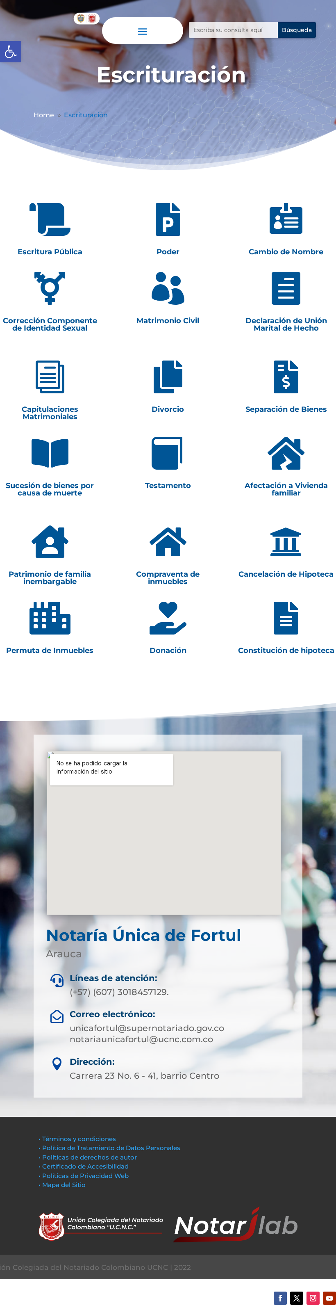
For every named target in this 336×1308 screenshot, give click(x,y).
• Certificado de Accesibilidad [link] (84, 1166)
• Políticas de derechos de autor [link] (88, 1157)
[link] (10, 51)
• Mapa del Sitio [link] (63, 1185)
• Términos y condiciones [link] (77, 1139)
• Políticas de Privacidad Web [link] (84, 1176)
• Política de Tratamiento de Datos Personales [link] (109, 1148)
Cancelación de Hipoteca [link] (286, 574)
